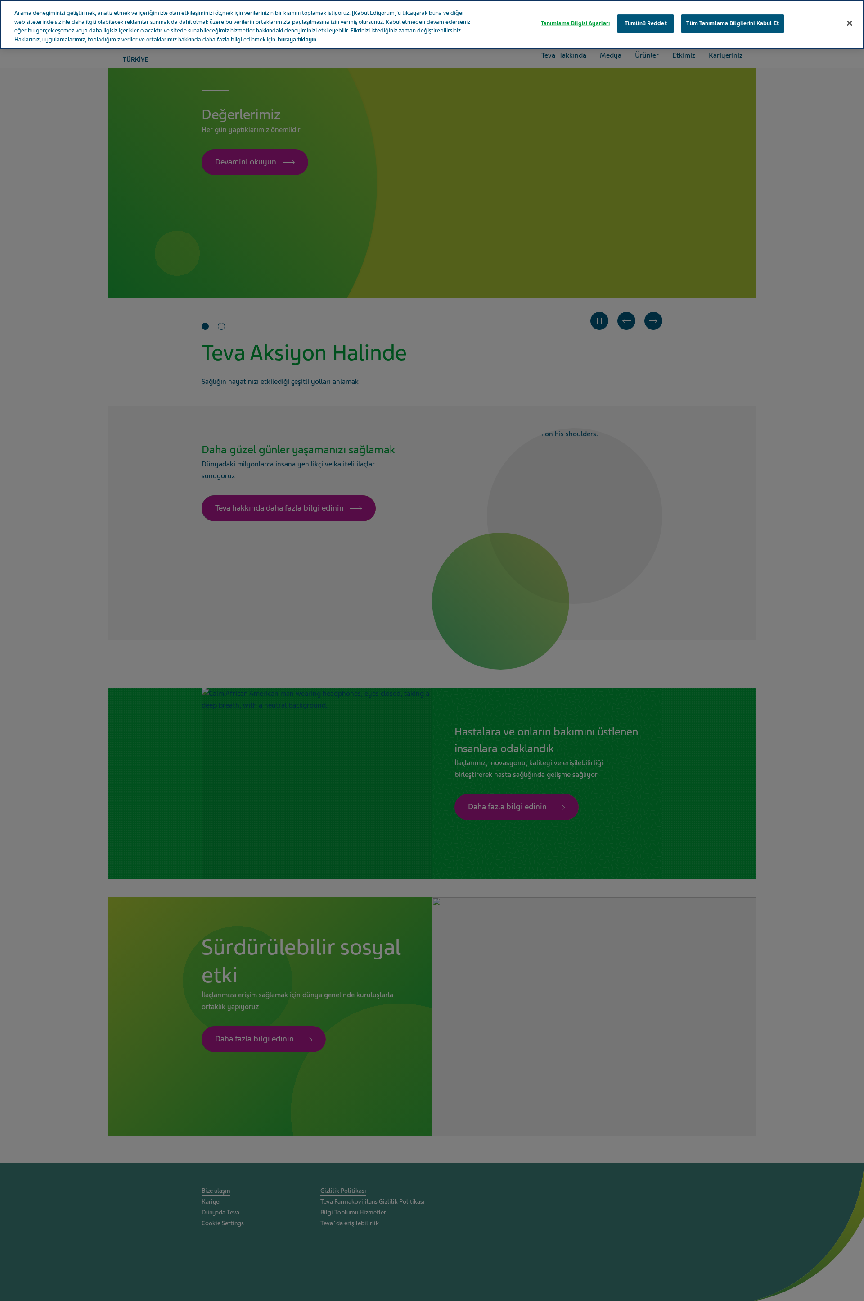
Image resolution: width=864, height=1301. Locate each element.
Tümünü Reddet (646, 23)
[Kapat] (850, 23)
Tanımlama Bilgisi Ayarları (575, 23)
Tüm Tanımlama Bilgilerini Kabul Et (732, 23)
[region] (432, 24)
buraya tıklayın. (298, 39)
